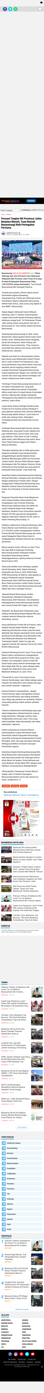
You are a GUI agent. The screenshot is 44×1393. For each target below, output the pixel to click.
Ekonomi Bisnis (12, 1163)
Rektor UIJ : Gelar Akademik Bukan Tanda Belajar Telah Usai (15, 1100)
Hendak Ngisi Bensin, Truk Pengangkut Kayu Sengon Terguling (15, 1257)
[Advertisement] (22, 99)
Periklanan (22, 1362)
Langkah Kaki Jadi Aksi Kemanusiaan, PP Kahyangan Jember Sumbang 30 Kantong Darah (13, 1045)
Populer (31, 201)
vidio (24, 1347)
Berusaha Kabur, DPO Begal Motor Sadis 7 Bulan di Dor (16, 1297)
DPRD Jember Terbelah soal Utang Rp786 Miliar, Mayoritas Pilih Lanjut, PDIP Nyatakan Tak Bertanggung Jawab (15, 1059)
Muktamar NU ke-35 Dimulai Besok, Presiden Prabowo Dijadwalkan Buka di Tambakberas (13, 1031)
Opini (9, 1224)
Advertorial (6, 1320)
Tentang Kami (21, 1359)
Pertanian (10, 1189)
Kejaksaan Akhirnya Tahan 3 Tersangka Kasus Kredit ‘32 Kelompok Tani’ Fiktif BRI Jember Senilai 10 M (22, 795)
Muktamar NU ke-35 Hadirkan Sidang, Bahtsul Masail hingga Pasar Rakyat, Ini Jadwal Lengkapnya (14, 1115)
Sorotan (24, 786)
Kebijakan (38, 1362)
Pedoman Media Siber (10, 1362)
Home (3, 214)
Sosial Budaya (12, 1148)
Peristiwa (10, 1184)
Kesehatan (11, 1179)
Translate (40, 210)
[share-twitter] (10, 9)
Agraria (9, 1209)
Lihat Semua (22, 1127)
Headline (6, 786)
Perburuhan (11, 1214)
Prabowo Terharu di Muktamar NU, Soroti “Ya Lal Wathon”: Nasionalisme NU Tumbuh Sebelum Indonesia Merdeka (15, 989)
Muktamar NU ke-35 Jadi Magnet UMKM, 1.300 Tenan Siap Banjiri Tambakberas (15, 1073)
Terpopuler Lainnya (22, 1309)
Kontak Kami (32, 1359)
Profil (9, 1229)
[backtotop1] (42, 1366)
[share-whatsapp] (15, 9)
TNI (8, 1194)
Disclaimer (30, 1362)
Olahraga (14, 786)
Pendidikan (11, 1168)
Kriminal (10, 1153)
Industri (10, 1219)
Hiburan (10, 1204)
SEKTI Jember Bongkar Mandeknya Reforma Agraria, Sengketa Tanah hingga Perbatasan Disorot (13, 1087)
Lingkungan (11, 1173)
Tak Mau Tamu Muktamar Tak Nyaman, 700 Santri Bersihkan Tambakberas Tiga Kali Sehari (13, 1017)
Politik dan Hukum (14, 1143)
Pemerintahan (12, 1158)
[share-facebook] (5, 9)
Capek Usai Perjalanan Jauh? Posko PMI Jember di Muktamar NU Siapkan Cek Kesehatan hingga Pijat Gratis (15, 1003)
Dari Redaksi (12, 1359)
